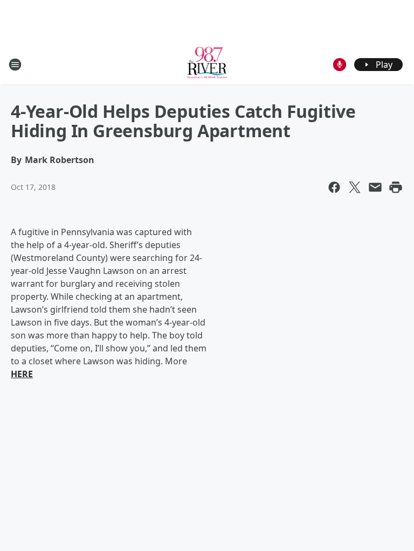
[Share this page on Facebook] (334, 187)
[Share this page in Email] (375, 187)
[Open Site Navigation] (15, 64)
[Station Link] (207, 64)
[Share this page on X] (354, 187)
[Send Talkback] (339, 64)
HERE (22, 374)
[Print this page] (395, 187)
